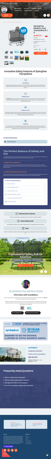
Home (4, 22)
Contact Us (28, 437)
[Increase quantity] (45, 49)
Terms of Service (29, 443)
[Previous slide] (41, 271)
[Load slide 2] (10, 271)
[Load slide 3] (15, 271)
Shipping (35, 39)
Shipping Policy (28, 442)
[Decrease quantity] (40, 49)
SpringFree (38, 45)
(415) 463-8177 (15, 3)
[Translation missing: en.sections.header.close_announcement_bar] (49, 1)
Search (27, 436)
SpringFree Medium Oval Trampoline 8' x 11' (14, 22)
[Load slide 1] (6, 271)
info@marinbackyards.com (7, 3)
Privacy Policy (28, 440)
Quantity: (36, 49)
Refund (27, 439)
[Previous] (5, 1)
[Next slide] (45, 271)
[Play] (16, 36)
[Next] (46, 1)
